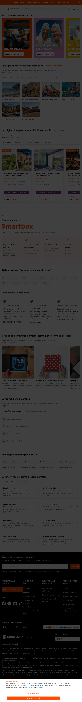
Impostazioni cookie (33, 693)
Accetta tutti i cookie (33, 698)
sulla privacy (39, 687)
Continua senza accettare (11, 681)
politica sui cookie (29, 687)
